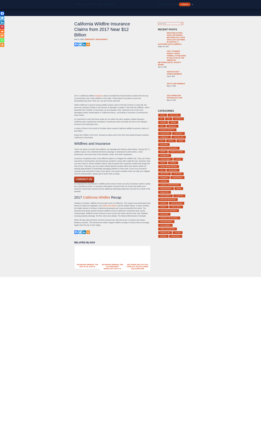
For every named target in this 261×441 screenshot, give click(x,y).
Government (173, 170)
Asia (168, 119)
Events (162, 163)
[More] (88, 44)
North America (165, 196)
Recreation (164, 214)
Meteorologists (166, 188)
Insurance (164, 177)
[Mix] (2, 36)
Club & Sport (164, 133)
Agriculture (174, 115)
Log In (160, 4)
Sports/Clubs (165, 232)
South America (165, 225)
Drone (181, 141)
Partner (163, 203)
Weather (163, 236)
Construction (179, 137)
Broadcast (172, 126)
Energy (163, 152)
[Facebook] (76, 44)
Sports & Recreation (167, 229)
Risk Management (166, 221)
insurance (99, 96)
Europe (178, 159)
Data (161, 141)
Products (78, 4)
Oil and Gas (179, 196)
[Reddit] (2, 31)
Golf (162, 170)
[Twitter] (80, 44)
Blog (162, 126)
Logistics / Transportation (169, 185)
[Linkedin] (84, 44)
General (173, 163)
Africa (162, 115)
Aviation (163, 122)
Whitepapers (175, 236)
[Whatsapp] (2, 40)
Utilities (177, 232)
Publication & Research (168, 210)
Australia (178, 119)
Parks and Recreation (168, 199)
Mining (179, 188)
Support (165, 4)
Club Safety (178, 133)
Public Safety (176, 207)
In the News (177, 174)
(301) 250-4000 (173, 4)
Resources (86, 4)
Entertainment (165, 159)
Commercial (164, 137)
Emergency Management (96, 39)
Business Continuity (167, 130)
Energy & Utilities (176, 152)
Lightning (163, 181)
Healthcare (164, 174)
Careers (93, 4)
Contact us (185, 4)
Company (100, 4)
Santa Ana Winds (109, 206)
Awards (173, 122)
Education (164, 144)
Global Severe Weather (168, 166)
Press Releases (176, 203)
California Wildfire (96, 197)
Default (171, 141)
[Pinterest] (2, 27)
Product (163, 207)
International (177, 177)
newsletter (164, 192)
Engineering (164, 155)
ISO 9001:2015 (110, 4)
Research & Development (169, 218)
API (161, 119)
